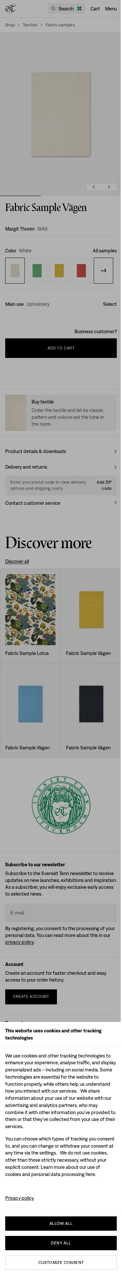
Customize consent (61, 1262)
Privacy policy (19, 1198)
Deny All (61, 1242)
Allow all (61, 1223)
